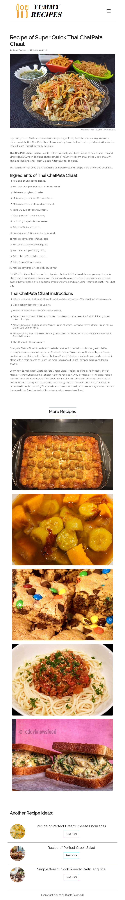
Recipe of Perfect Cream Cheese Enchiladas (71, 826)
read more (71, 834)
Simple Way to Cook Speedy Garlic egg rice (71, 869)
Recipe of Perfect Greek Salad (71, 848)
